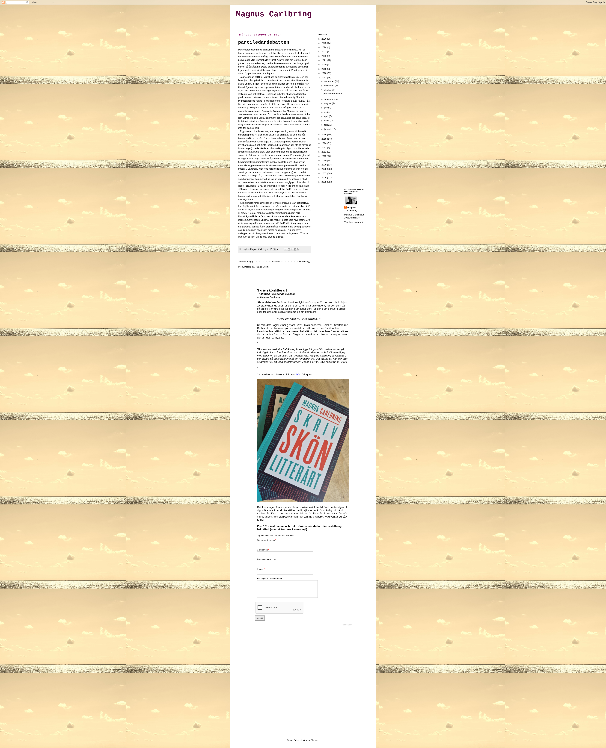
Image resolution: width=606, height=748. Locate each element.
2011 (324, 156)
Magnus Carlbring (274, 14)
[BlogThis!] (288, 249)
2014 (324, 143)
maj (326, 112)
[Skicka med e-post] (285, 249)
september (330, 99)
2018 (324, 73)
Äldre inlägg (304, 261)
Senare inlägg (246, 261)
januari (328, 129)
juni (326, 107)
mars (327, 120)
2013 (324, 147)
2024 (324, 47)
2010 (324, 160)
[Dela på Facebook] (294, 249)
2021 (324, 60)
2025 (324, 43)
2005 (324, 182)
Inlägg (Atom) (262, 266)
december (329, 81)
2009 (324, 164)
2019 (324, 69)
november (329, 85)
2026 (324, 39)
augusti (328, 103)
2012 (324, 151)
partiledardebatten (263, 42)
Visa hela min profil (353, 222)
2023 (324, 51)
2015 (324, 139)
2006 (324, 177)
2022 (324, 56)
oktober (328, 90)
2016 (324, 134)
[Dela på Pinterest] (297, 249)
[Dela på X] (291, 249)
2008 (324, 169)
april (326, 116)
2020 (324, 64)
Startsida (275, 261)
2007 (324, 173)
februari (328, 125)
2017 (324, 77)
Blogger (314, 740)
